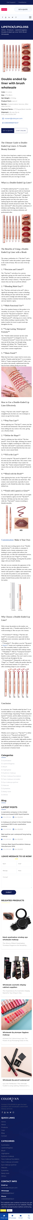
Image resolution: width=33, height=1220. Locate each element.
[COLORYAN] (4, 9)
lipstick (5, 645)
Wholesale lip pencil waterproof (16, 1080)
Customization (7, 540)
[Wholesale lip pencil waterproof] (16, 1062)
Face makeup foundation (12, 776)
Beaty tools (7, 791)
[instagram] (15, 17)
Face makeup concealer (11, 779)
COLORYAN (7, 817)
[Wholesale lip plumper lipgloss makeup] (16, 1014)
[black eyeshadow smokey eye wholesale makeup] (16, 919)
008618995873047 (11, 123)
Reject (9, 1210)
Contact (4, 1136)
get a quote (23, 9)
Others (5, 795)
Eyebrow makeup (9, 773)
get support (11, 2)
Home (3, 30)
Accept (3, 1210)
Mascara (6, 785)
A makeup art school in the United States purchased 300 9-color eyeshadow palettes (16, 824)
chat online (21, 130)
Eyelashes (6, 788)
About (3, 1124)
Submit (9, 892)
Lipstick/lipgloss (21, 30)
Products (10, 30)
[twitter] (12, 17)
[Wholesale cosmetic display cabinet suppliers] (16, 967)
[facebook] (2, 17)
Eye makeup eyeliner (10, 782)
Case (3, 1130)
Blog (3, 1133)
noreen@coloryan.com (13, 118)
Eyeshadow (7, 760)
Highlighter (7, 770)
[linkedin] (9, 17)
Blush (5, 767)
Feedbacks (22, 2)
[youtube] (5, 17)
